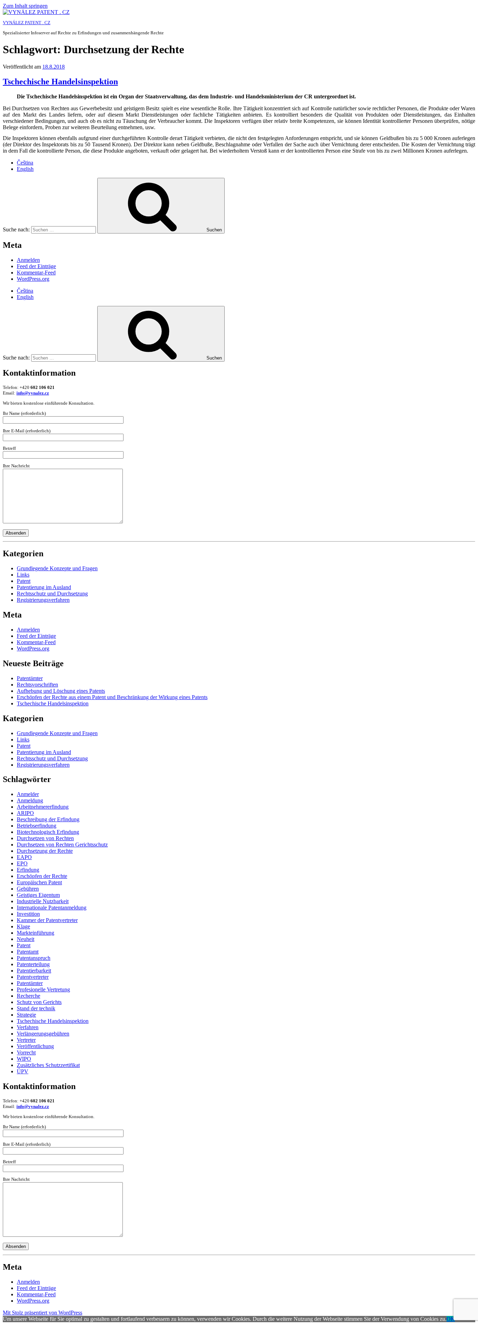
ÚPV (22, 1071)
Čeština (25, 163)
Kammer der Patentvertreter (47, 920)
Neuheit (25, 939)
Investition (28, 914)
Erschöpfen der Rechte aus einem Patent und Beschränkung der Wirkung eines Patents (112, 697)
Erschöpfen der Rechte (42, 876)
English (25, 169)
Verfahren (27, 1027)
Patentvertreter (33, 977)
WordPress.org (33, 279)
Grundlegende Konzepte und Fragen (57, 568)
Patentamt (27, 952)
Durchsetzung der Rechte (45, 851)
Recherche (28, 996)
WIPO (24, 1059)
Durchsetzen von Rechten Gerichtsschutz (62, 845)
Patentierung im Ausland (44, 587)
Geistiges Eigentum (38, 895)
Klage (23, 926)
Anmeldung (30, 800)
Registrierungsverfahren (43, 600)
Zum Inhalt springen (25, 6)
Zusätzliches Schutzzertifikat (48, 1065)
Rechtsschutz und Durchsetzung (52, 594)
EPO (22, 863)
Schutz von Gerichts (39, 1002)
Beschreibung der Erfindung (48, 819)
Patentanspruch (33, 958)
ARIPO (25, 813)
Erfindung (28, 870)
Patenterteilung (33, 964)
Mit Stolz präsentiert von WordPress (42, 1313)
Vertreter (26, 1040)
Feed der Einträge (36, 266)
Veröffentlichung (35, 1046)
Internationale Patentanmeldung (51, 908)
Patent (23, 581)
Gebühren (28, 889)
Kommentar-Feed (36, 273)
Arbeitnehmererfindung (43, 807)
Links (23, 575)
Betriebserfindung (36, 826)
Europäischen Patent (39, 882)
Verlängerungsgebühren (43, 1034)
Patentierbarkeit (34, 971)
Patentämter (30, 678)
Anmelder (28, 794)
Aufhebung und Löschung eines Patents (61, 691)
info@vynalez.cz (32, 393)
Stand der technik (36, 1008)
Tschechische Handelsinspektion (60, 81)
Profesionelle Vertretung (43, 989)
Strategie (26, 1015)
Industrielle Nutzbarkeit (43, 901)
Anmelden (28, 260)
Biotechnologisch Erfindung (48, 832)
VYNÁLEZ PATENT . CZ (26, 22)
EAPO (24, 857)
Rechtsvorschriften (37, 685)
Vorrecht (26, 1052)
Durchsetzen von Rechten (45, 838)
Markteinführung (35, 933)
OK (451, 1319)
